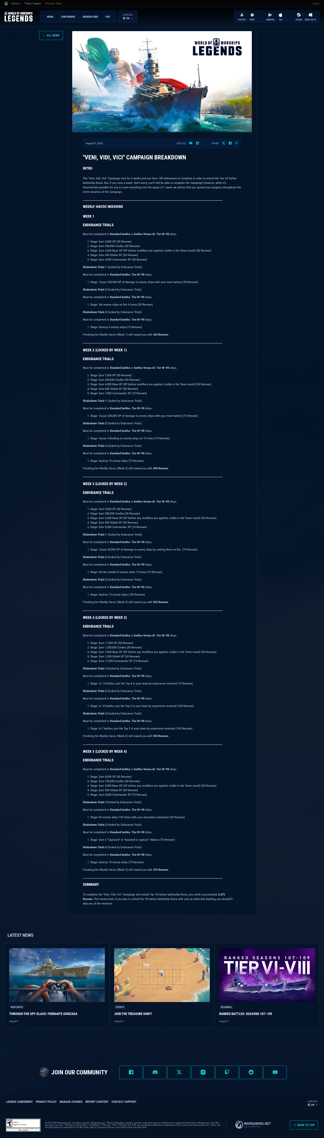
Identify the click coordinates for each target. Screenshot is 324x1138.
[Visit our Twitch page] (227, 1072)
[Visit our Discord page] (155, 1072)
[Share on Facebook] (230, 143)
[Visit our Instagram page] (203, 1072)
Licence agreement (19, 1101)
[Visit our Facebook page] (131, 1072)
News (50, 16)
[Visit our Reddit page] (251, 1072)
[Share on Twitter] (223, 143)
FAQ (108, 16)
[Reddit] (197, 143)
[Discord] (191, 143)
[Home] (21, 17)
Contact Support (124, 1101)
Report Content (97, 1101)
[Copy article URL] (236, 143)
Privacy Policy (46, 1101)
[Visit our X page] (179, 1072)
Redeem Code (90, 16)
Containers (68, 16)
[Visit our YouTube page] (275, 1072)
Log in (316, 3)
